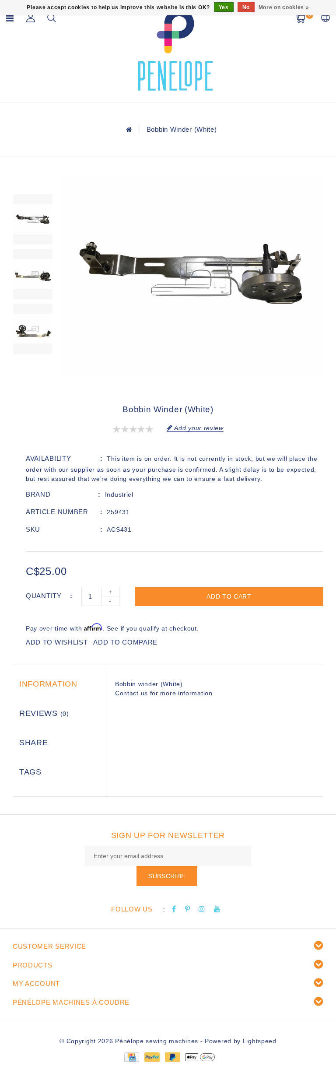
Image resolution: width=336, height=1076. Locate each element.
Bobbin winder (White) (182, 129)
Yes (224, 7)
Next (33, 367)
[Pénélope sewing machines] (175, 50)
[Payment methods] (131, 1056)
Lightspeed (259, 1040)
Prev (33, 181)
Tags (30, 772)
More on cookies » (284, 7)
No (246, 7)
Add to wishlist (57, 642)
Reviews (44, 713)
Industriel (119, 494)
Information (48, 684)
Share (33, 742)
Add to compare (125, 642)
